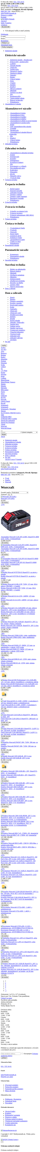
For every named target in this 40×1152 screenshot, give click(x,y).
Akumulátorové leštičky (17, 119)
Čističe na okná (15, 241)
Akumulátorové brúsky (17, 113)
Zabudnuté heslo (6, 45)
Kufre (11, 307)
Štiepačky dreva (15, 176)
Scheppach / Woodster (8, 409)
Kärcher (3, 374)
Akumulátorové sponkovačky (19, 123)
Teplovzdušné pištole (16, 98)
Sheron (3, 411)
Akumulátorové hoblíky (17, 117)
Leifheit (3, 378)
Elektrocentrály (14, 279)
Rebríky (12, 317)
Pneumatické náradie (12, 245)
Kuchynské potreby (16, 305)
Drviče (12, 174)
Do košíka (5, 502)
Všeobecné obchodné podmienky (16, 1121)
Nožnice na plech (15, 92)
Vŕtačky (12, 83)
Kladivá (12, 87)
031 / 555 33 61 (13, 6)
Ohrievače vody (15, 313)
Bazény (12, 299)
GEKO (3, 367)
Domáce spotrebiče (16, 301)
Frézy (11, 81)
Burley (3, 357)
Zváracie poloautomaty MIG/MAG (21, 215)
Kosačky (12, 158)
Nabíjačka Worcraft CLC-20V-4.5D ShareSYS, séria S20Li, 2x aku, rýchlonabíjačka (19, 956)
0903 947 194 (5, 11)
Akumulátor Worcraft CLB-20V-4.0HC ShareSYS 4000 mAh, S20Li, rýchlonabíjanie (20, 538)
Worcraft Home (6, 428)
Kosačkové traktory (16, 162)
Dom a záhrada (10, 288)
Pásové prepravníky (16, 286)
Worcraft (4, 426)
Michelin (4, 388)
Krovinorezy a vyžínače (17, 166)
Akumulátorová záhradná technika (21, 153)
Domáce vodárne (15, 194)
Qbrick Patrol (5, 401)
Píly (11, 94)
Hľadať (4, 434)
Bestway (4, 353)
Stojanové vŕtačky (15, 71)
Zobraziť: (4, 494)
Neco (2, 394)
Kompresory (14, 254)
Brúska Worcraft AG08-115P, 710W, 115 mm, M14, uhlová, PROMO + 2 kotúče (18, 589)
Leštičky (12, 64)
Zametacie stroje (15, 236)
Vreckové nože (14, 334)
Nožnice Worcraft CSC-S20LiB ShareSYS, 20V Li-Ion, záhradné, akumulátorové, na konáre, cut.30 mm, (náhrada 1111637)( (20, 971)
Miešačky (13, 277)
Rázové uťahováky (16, 100)
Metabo (3, 386)
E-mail (3, 36)
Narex (3, 392)
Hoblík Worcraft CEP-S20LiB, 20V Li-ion (15, 758)
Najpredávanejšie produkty (14, 1089)
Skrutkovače (14, 130)
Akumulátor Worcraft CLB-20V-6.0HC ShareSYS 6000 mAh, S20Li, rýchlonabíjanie (20, 549)
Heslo (3, 38)
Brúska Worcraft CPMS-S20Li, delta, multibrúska (17, 637)
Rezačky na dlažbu (16, 283)
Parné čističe (14, 234)
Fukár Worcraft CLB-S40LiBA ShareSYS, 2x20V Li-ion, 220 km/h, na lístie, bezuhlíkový (19, 733)
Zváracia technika (11, 202)
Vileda (3, 424)
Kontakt (3, 17)
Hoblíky (12, 85)
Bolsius (3, 355)
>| (5, 991)
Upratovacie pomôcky (17, 330)
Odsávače (13, 67)
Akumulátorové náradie (13, 104)
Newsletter (8, 1103)
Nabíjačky (13, 309)
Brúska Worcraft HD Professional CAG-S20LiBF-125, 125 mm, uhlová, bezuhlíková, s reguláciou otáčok (19, 685)
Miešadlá (12, 90)
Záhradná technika (11, 144)
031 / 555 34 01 (19, 2)
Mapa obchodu (10, 1091)
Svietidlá (12, 128)
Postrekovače (14, 157)
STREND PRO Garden (9, 419)
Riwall (3, 403)
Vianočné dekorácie (16, 332)
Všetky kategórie (7, 47)
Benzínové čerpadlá (16, 198)
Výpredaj (18, 459)
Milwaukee (4, 390)
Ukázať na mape (6, 998)
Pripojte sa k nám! (7, 1077)
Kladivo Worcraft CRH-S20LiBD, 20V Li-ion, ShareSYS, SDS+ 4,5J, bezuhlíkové (17, 801)
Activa (3, 347)
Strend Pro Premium (8, 422)
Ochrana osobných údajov (14, 1119)
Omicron (4, 395)
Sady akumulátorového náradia (20, 126)
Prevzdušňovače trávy (17, 168)
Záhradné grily (14, 336)
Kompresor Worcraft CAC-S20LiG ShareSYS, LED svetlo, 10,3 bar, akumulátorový (18, 875)
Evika (3, 365)
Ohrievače (13, 311)
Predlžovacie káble (16, 315)
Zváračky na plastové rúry (18, 211)
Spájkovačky (14, 69)
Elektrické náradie (11, 51)
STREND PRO (6, 417)
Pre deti (7, 342)
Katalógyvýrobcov (6, 24)
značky (4, 345)
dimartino (4, 359)
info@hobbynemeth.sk (8, 13)
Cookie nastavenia (11, 1123)
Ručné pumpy (14, 189)
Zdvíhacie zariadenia (16, 275)
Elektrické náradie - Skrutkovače (20, 60)
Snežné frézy (14, 324)
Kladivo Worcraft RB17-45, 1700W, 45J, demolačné (18, 835)
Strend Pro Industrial (8, 420)
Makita (3, 384)
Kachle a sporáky (15, 303)
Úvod (7, 478)
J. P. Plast (4, 371)
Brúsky (12, 77)
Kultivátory (13, 170)
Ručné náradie (14, 320)
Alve (2, 351)
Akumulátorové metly (17, 240)
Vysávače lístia (14, 178)
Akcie (3, 436)
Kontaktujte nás (10, 1125)
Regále (12, 319)
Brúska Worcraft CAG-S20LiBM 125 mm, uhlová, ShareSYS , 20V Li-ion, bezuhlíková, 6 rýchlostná (18, 613)
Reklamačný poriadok (12, 1115)
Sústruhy (12, 75)
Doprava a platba (6, 15)
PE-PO (3, 397)
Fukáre (12, 155)
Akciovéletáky (4, 22)
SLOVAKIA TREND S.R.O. (11, 413)
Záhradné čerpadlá (16, 193)
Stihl (2, 415)
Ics (2, 369)
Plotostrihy (13, 172)
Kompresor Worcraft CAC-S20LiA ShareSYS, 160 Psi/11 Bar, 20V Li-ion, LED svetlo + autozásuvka (18, 862)
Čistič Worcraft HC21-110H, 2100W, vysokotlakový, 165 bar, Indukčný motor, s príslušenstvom (19, 706)
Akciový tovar (10, 459)
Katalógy (8, 1113)
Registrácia (4, 41)
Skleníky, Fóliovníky (16, 322)
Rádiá (11, 125)
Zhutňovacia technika (17, 281)
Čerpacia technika (11, 180)
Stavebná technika (11, 260)
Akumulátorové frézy (17, 115)
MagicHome (5, 380)
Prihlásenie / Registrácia (13, 1099)
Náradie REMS (15, 66)
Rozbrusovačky (15, 96)
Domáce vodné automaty (18, 196)
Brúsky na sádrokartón (17, 269)
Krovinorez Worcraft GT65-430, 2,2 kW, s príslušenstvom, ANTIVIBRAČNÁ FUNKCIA (17, 931)
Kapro (3, 372)
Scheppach (4, 405)
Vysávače (13, 230)
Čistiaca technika (11, 219)
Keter (3, 376)
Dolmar (3, 361)
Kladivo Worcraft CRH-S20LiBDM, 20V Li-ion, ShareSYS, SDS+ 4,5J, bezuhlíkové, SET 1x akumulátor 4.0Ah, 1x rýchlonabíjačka (17, 823)
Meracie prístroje (15, 89)
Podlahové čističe (15, 238)
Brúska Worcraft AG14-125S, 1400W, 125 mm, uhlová (19, 600)
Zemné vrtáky (14, 285)
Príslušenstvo (14, 102)
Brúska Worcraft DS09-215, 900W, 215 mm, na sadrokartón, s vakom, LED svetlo (17, 650)
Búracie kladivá (15, 271)
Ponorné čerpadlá (15, 191)
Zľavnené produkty (11, 1085)
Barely (12, 297)
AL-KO (3, 349)
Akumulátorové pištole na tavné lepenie (23, 121)
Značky (7, 480)
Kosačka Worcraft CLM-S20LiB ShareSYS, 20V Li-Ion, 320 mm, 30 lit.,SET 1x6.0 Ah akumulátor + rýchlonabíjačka (19, 899)
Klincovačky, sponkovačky (19, 62)
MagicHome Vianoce (8, 382)
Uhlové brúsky (14, 79)
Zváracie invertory (16, 213)
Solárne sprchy (14, 326)
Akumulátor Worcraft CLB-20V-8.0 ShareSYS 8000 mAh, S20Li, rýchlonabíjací (18, 563)
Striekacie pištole (15, 73)
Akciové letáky (10, 1111)
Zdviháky (13, 340)
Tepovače (13, 232)
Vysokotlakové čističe (17, 228)
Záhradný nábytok (16, 338)
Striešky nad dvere (16, 328)
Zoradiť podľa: (6, 492)
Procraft (3, 399)
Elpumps (4, 363)
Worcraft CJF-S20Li (8, 498)
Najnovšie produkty (11, 1087)
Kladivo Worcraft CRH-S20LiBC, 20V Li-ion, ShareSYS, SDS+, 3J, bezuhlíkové (17, 788)
